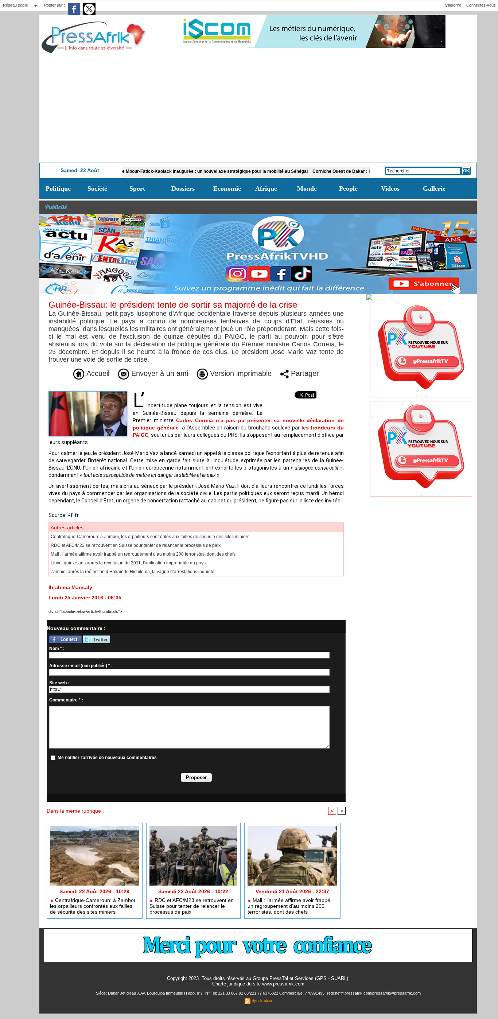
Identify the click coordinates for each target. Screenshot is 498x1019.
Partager (304, 373)
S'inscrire (453, 5)
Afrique (266, 188)
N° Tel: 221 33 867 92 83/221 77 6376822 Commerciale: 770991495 (265, 993)
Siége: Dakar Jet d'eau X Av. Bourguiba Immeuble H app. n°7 (150, 993)
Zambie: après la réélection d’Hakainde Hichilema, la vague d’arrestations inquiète (132, 571)
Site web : (59, 682)
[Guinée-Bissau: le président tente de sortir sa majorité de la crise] (87, 393)
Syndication (262, 1000)
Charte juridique (228, 984)
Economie (227, 188)
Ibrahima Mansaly (70, 587)
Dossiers (183, 188)
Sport (137, 188)
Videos (390, 188)
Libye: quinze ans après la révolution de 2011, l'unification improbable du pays (128, 562)
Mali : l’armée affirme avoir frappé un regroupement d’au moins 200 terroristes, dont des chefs (143, 554)
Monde (307, 188)
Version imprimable (240, 373)
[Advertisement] (258, 108)
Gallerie (434, 188)
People (348, 188)
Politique (58, 188)
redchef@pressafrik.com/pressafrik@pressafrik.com (374, 993)
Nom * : (57, 648)
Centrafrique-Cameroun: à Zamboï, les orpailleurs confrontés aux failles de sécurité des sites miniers (150, 536)
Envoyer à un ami (158, 373)
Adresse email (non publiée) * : (81, 665)
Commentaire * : (66, 700)
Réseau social (15, 5)
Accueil (96, 373)
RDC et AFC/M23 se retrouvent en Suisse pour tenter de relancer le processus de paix (136, 545)
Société (97, 188)
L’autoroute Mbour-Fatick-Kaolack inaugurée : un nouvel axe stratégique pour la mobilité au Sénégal (177, 171)
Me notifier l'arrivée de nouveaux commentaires (107, 757)
